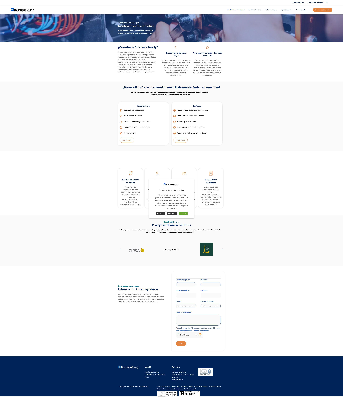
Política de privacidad (163, 386)
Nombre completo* (183, 280)
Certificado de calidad (201, 386)
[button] (244, 10)
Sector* (178, 301)
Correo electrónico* (183, 290)
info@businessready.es (152, 372)
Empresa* (204, 280)
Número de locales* (208, 301)
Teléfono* (204, 290)
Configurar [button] (172, 214)
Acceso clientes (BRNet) (315, 3)
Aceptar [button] (183, 214)
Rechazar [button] (160, 214)
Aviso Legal (175, 386)
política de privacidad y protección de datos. (192, 330)
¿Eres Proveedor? (298, 3)
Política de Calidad (215, 386)
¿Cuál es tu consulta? (184, 312)
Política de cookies (187, 386)
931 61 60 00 (177, 379)
